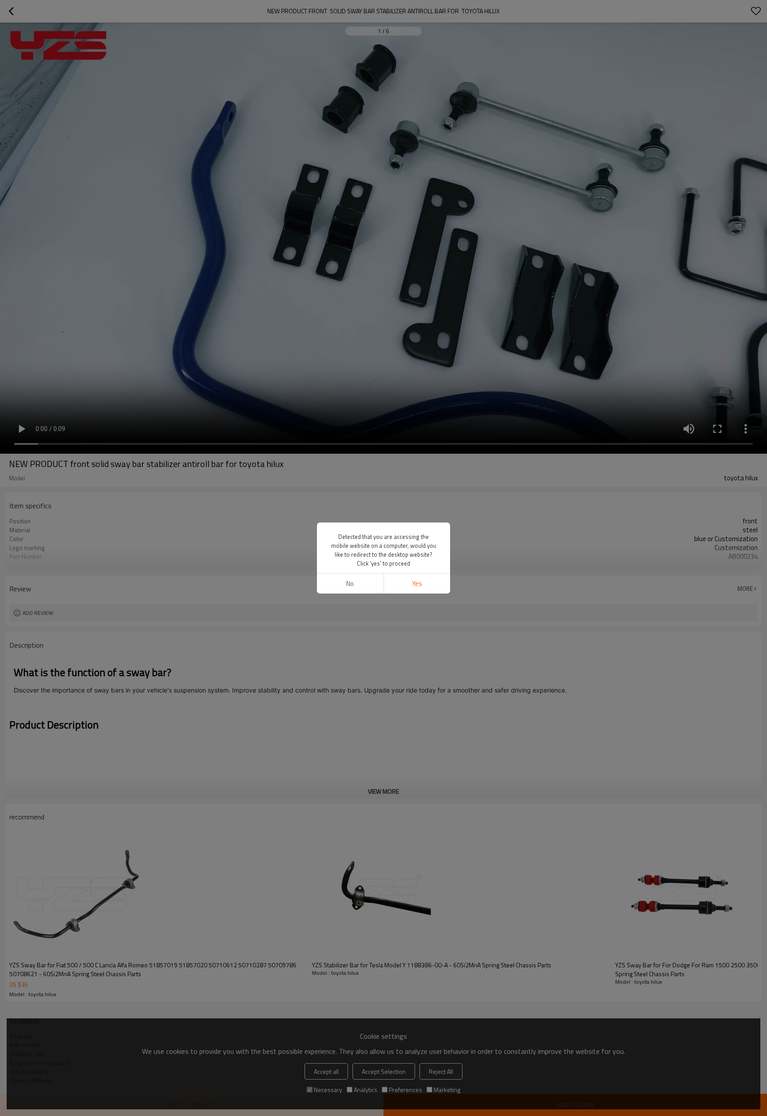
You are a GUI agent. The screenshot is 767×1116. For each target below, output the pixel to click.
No (350, 583)
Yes (417, 583)
